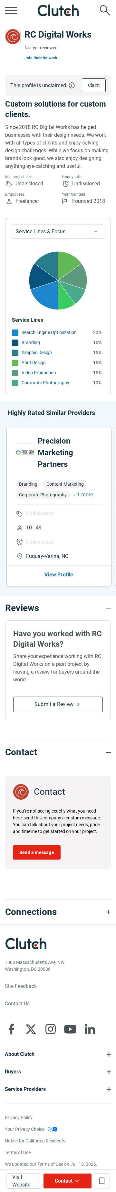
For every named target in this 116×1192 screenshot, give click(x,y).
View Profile (58, 575)
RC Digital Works (58, 34)
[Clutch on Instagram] (50, 1029)
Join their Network (40, 58)
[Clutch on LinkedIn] (89, 1029)
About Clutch (19, 1054)
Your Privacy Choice (24, 1129)
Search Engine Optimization (49, 332)
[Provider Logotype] (13, 36)
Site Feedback (21, 986)
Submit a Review (53, 704)
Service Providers (25, 1089)
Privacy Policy (19, 1117)
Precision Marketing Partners (55, 452)
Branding (31, 342)
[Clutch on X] (30, 1029)
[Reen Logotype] (25, 452)
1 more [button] (85, 495)
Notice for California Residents (35, 1140)
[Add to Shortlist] (102, 1181)
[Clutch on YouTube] (70, 1029)
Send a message (36, 852)
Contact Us (17, 1004)
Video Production (39, 372)
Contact (63, 1181)
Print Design (34, 362)
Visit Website (21, 1181)
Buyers (13, 1072)
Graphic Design (37, 352)
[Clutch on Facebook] (11, 1029)
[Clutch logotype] (58, 10)
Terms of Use (18, 1152)
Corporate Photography (45, 382)
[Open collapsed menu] (11, 10)
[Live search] (105, 10)
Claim (94, 85)
